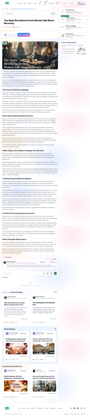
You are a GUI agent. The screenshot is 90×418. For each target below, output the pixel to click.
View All (55, 292)
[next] (55, 329)
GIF (51, 273)
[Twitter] (71, 408)
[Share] (19, 27)
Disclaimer (83, 413)
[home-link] (2, 8)
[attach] (47, 273)
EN (62, 3)
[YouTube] (74, 408)
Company (51, 3)
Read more (54, 266)
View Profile (52, 262)
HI (65, 3)
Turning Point (19, 190)
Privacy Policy (67, 413)
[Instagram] (81, 408)
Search (53, 13)
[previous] (52, 329)
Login (71, 3)
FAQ (75, 413)
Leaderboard (53, 408)
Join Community (81, 3)
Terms (72, 413)
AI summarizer (25, 34)
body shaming (25, 127)
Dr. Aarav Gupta (13, 333)
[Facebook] (78, 408)
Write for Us (40, 3)
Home (19, 3)
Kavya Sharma (11, 370)
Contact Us (58, 3)
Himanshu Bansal (40, 333)
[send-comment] (55, 273)
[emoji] (44, 273)
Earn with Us (45, 3)
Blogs (29, 3)
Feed (25, 3)
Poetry (35, 3)
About (78, 413)
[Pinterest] (85, 408)
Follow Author (43, 262)
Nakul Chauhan (11, 296)
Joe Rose (38, 370)
